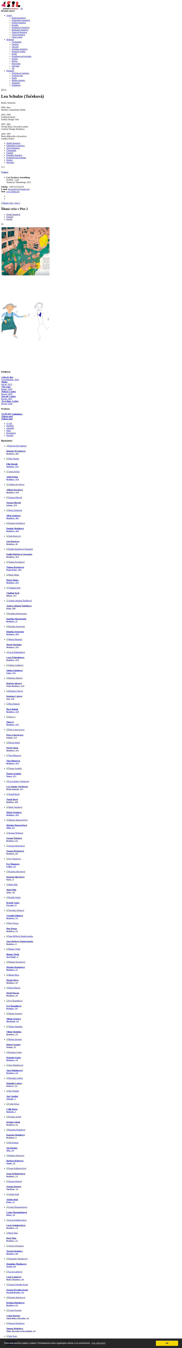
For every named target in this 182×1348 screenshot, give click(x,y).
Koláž (14, 54)
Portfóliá (10, 426)
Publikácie (16, 85)
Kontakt (9, 435)
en (22, 8)
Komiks (15, 25)
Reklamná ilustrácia (20, 30)
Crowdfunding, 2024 (10, 378)
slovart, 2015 (6, 383)
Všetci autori (17, 37)
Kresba (15, 59)
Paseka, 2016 (6, 388)
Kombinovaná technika (21, 56)
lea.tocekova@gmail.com (18, 189)
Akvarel (15, 47)
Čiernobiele (16, 42)
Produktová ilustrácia (20, 27)
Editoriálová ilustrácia (21, 20)
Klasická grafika (18, 51)
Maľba (14, 61)
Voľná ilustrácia (18, 35)
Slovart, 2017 (8, 397)
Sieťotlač (15, 66)
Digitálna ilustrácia (19, 49)
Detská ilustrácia (19, 18)
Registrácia (11, 433)
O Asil (9, 423)
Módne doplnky (18, 80)
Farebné (15, 44)
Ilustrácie (10, 39)
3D (13, 68)
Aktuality (10, 428)
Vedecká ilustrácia (19, 32)
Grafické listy (17, 75)
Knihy (14, 78)
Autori (9, 15)
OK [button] (167, 1343)
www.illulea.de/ (13, 191)
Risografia (16, 63)
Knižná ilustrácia (19, 23)
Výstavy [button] (4, 172)
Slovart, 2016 (8, 392)
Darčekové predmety (20, 73)
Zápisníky (16, 83)
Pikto (8, 431)
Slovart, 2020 (10, 402)
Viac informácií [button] (98, 1343)
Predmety (10, 71)
